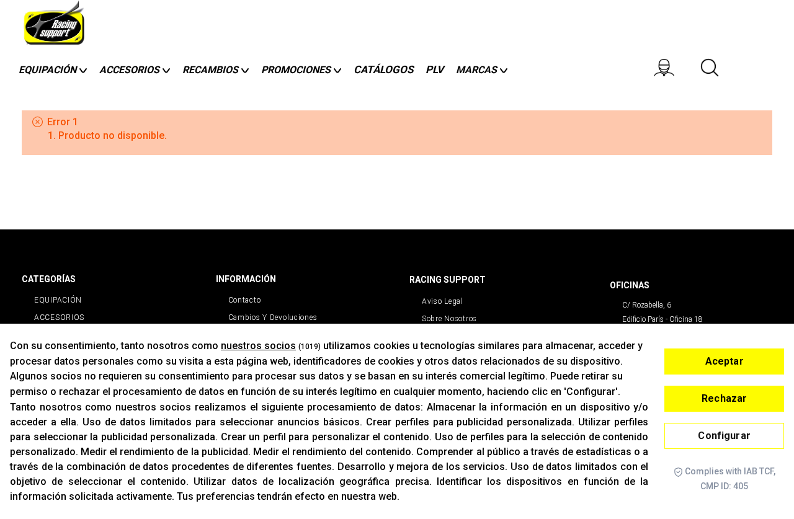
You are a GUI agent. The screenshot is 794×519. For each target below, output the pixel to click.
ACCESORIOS (59, 317)
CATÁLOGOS (383, 69)
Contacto (244, 300)
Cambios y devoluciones (273, 317)
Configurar (724, 435)
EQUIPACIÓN (58, 300)
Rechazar (724, 398)
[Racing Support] (56, 26)
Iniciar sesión (675, 67)
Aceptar (724, 361)
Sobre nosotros (449, 318)
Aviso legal (442, 301)
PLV (435, 69)
